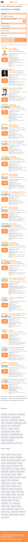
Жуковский (19, 463)
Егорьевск (3, 463)
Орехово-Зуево (14, 480)
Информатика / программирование (14, 423)
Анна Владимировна (17, 192)
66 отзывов (4, 108)
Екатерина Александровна (15, 224)
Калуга (9, 497)
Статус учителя (5, 28)
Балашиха (8, 454)
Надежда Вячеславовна (15, 105)
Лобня (2, 474)
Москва (3, 454)
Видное (19, 454)
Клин (13, 468)
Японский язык (4, 437)
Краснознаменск (20, 471)
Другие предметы (5, 434)
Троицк (8, 491)
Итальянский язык (15, 417)
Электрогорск (14, 511)
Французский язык (5, 417)
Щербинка (13, 494)
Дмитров (3, 460)
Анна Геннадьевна (16, 141)
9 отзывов (4, 77)
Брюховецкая (10, 509)
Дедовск (10, 500)
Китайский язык (13, 420)
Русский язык (4, 414)
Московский (4, 500)
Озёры (8, 480)
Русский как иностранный (16, 434)
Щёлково (8, 494)
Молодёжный (4, 477)
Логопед (18, 431)
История (9, 425)
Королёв (23, 468)
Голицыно (22, 514)
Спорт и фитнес (18, 443)
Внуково (19, 506)
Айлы (11, 330)
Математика (21, 420)
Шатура (3, 494)
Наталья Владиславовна (15, 261)
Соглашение (12, 539)
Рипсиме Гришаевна (17, 278)
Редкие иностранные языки (7, 443)
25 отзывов (4, 179)
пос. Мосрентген (5, 517)
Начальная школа (5, 431)
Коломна (17, 468)
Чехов (22, 491)
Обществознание (16, 425)
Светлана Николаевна (14, 243)
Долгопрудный (10, 460)
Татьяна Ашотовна (16, 347)
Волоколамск (4, 457)
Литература (3, 428)
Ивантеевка (15, 466)
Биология (3, 425)
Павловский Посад (5, 483)
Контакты (19, 539)
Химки (17, 491)
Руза (10, 503)
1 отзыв (5, 196)
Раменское (14, 486)
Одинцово (3, 480)
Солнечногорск (18, 488)
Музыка (12, 431)
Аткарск (3, 511)
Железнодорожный (11, 463)
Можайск (19, 474)
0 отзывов (4, 212)
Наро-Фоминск (17, 477)
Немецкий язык (21, 414)
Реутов (19, 486)
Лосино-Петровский (13, 514)
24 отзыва (4, 56)
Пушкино (3, 486)
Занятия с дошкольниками (7, 440)
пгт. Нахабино (4, 514)
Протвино (19, 483)
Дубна (23, 460)
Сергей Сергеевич (16, 298)
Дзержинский (19, 457)
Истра (21, 466)
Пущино (8, 486)
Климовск (8, 468)
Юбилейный (3, 497)
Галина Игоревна (16, 88)
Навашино (13, 506)
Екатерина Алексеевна (14, 363)
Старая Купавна (16, 503)
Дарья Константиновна (16, 70)
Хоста (21, 509)
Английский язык (13, 414)
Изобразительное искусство (16, 437)
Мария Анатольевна (17, 379)
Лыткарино (8, 474)
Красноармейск (4, 471)
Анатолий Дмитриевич (14, 49)
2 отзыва (4, 145)
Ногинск (24, 477)
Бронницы (14, 454)
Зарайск (3, 466)
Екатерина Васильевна (14, 125)
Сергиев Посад (4, 488)
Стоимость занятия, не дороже (9, 18)
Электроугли (22, 511)
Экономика (16, 428)
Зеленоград (15, 497)
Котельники (16, 500)
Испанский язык (5, 420)
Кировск (8, 511)
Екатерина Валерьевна (14, 208)
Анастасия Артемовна (13, 175)
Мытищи (11, 477)
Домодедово (18, 460)
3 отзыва (4, 129)
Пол (2, 33)
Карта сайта (4, 539)
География (10, 428)
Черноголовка (4, 503)
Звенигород (9, 466)
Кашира (3, 468)
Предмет (4, 13)
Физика (3, 423)
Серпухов (11, 488)
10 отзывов (4, 264)
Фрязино (13, 491)
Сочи (20, 497)
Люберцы (14, 474)
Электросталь (20, 494)
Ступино (3, 491)
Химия (24, 423)
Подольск (13, 483)
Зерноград (3, 509)
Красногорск (12, 471)
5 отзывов (4, 96)
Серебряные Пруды (5, 506)
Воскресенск (12, 457)
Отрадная (17, 509)
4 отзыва (4, 160)
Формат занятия (5, 23)
